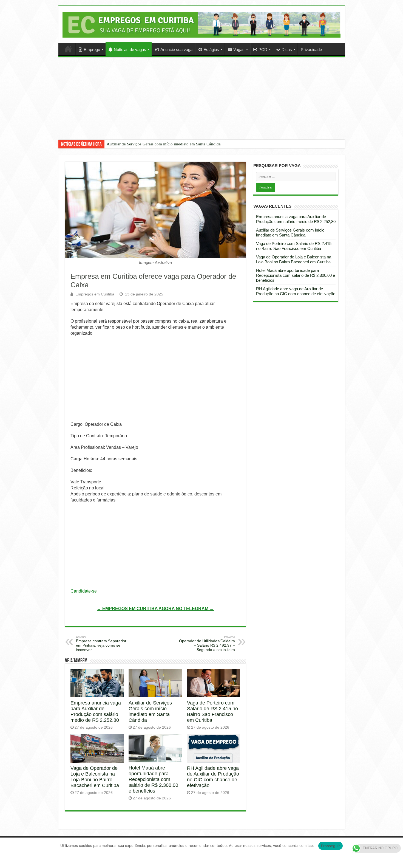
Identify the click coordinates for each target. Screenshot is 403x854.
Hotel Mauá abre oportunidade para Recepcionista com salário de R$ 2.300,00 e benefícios (153, 779)
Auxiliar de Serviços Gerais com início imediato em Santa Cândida (164, 144)
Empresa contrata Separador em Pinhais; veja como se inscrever (101, 643)
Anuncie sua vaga (176, 49)
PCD (263, 49)
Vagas (239, 49)
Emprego (92, 49)
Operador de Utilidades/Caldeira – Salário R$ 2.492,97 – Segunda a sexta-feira (207, 643)
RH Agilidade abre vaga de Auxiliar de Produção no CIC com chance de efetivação (213, 776)
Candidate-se (83, 591)
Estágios (211, 49)
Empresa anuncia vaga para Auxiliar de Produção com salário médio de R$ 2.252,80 (95, 711)
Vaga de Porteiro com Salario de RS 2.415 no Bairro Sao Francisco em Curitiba (212, 711)
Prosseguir (330, 846)
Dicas (287, 49)
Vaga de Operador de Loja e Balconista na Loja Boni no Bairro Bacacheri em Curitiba (94, 776)
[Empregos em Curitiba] (202, 24)
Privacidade (311, 49)
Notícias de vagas (130, 49)
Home (68, 49)
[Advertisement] (201, 102)
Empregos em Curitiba (94, 294)
